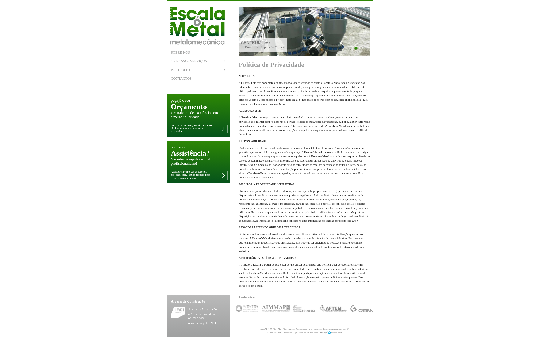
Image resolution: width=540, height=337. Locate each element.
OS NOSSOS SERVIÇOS (198, 61)
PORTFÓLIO (198, 70)
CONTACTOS (198, 79)
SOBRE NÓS (198, 53)
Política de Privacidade (307, 332)
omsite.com (336, 332)
